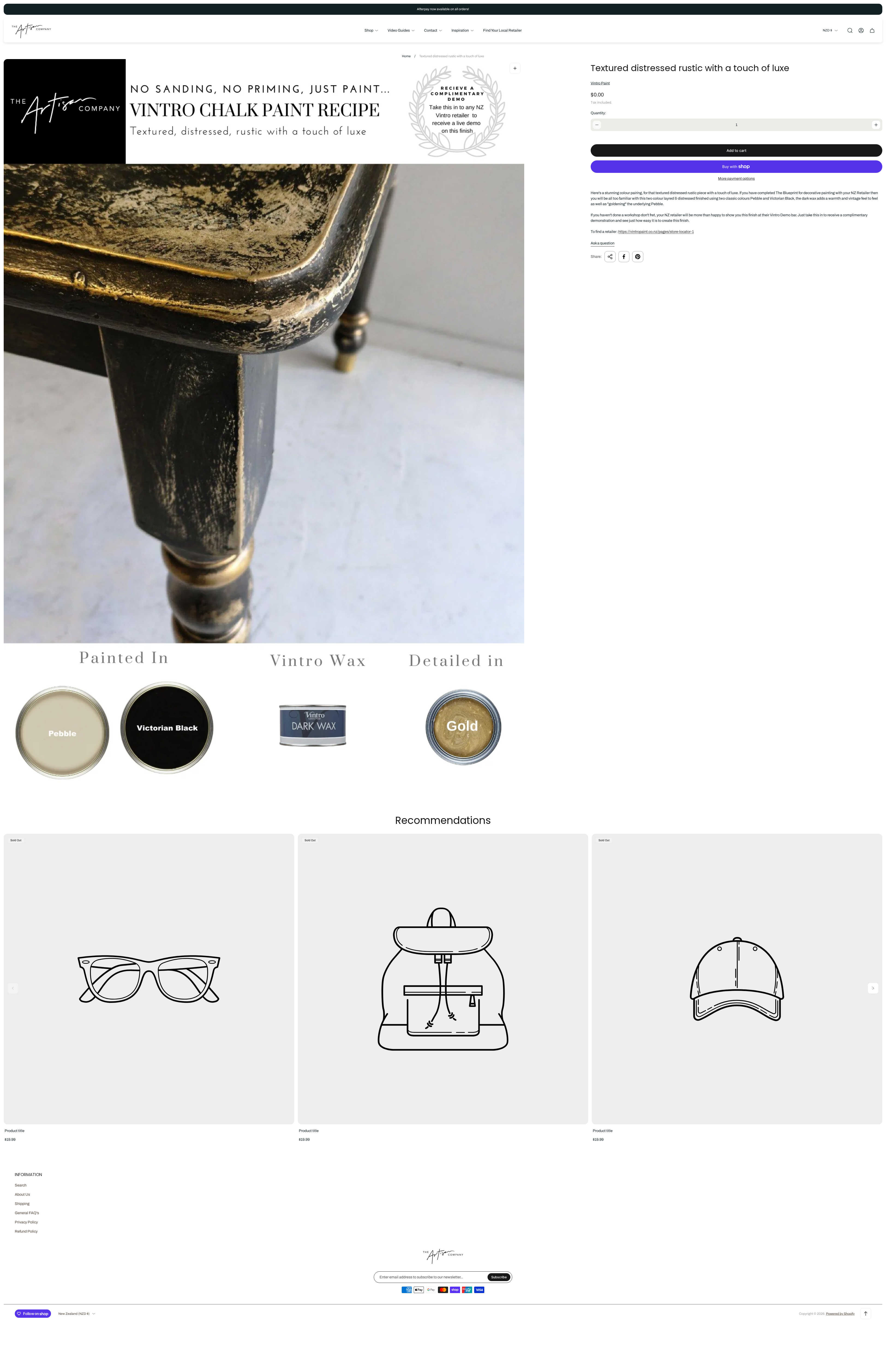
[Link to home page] (443, 1256)
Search (21, 1185)
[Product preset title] (149, 979)
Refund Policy (26, 1231)
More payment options (736, 178)
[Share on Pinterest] (637, 256)
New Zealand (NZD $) (74, 1313)
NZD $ (827, 30)
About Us (22, 1194)
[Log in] (861, 30)
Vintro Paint (600, 83)
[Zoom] (515, 68)
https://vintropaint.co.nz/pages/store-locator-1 (656, 232)
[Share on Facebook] (623, 256)
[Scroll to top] (865, 1313)
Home (406, 56)
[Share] (610, 256)
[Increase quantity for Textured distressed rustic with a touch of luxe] (876, 124)
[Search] (850, 30)
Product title (14, 1131)
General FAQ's (27, 1213)
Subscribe (499, 1277)
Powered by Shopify (840, 1313)
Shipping (22, 1204)
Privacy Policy (26, 1222)
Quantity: (598, 113)
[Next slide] (873, 988)
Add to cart (736, 150)
